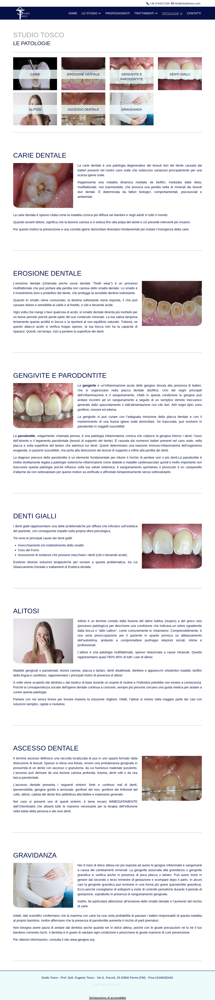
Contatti (194, 13)
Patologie (170, 13)
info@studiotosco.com (187, 3)
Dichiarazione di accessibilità (107, 997)
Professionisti (117, 13)
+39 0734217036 (160, 3)
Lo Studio (89, 13)
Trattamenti (144, 13)
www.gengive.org (82, 939)
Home (72, 13)
